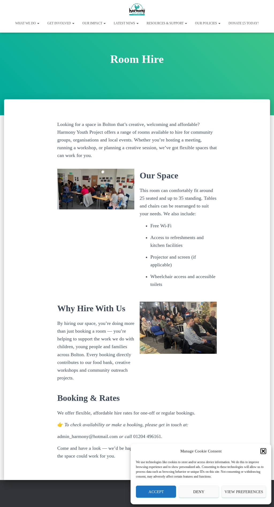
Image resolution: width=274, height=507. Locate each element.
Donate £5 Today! (244, 23)
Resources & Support (165, 23)
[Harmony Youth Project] (136, 9)
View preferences (243, 492)
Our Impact (92, 23)
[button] (263, 451)
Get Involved (59, 23)
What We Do (26, 23)
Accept (156, 492)
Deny (198, 492)
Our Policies (206, 23)
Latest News (125, 23)
